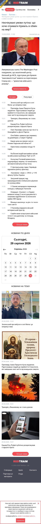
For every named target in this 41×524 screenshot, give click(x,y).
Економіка (31, 9)
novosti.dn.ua (34, 34)
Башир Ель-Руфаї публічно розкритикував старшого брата (20, 125)
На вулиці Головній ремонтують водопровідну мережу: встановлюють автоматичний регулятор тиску (22, 161)
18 (11, 271)
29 (30, 275)
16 (35, 267)
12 (15, 267)
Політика (9, 9)
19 (15, 271)
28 (25, 275)
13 (20, 267)
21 (25, 271)
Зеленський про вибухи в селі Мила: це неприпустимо (21, 103)
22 (30, 271)
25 (11, 275)
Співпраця (8, 470)
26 (15, 275)
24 (5, 275)
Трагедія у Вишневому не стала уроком (21, 119)
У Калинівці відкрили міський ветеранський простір (20, 209)
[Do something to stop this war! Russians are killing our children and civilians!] (4, 4)
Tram (20, 2)
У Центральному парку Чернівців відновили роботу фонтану (22, 168)
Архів (20, 470)
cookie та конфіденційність (26, 516)
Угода (20, 473)
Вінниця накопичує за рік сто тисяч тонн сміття (23, 203)
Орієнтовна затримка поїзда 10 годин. (21, 147)
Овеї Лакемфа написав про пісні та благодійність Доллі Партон (23, 130)
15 (30, 267)
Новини (4, 14)
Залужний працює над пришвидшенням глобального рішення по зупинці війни (23, 180)
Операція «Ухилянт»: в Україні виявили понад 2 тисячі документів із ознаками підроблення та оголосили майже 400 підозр (22, 195)
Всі (3, 9)
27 (20, 275)
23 (35, 271)
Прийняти (20, 520)
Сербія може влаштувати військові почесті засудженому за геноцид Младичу (23, 215)
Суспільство (20, 9)
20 (20, 271)
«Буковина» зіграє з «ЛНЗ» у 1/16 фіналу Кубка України (22, 173)
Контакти (33, 470)
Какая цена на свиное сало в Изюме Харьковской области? (20, 142)
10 (5, 267)
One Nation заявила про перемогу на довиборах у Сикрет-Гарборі (22, 136)
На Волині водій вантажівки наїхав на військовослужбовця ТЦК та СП (22, 154)
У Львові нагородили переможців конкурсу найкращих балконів (22, 187)
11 (11, 267)
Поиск (38, 3)
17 (5, 271)
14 (25, 267)
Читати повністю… (20, 89)
